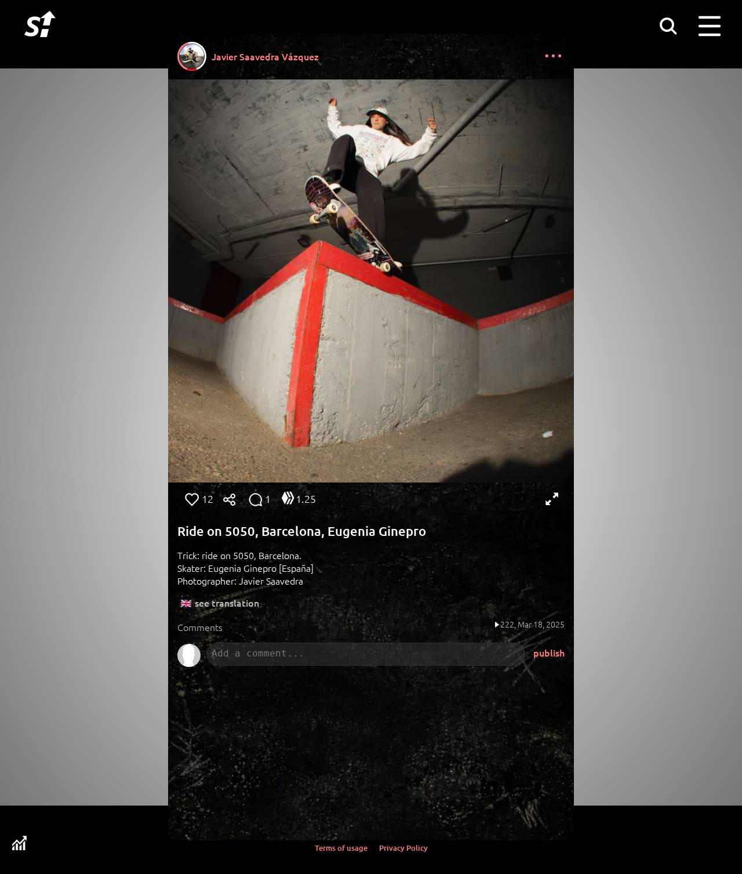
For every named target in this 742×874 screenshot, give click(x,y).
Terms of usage (341, 848)
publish (549, 652)
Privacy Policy (403, 848)
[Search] (668, 25)
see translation (227, 602)
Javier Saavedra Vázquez (265, 56)
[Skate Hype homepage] (40, 43)
